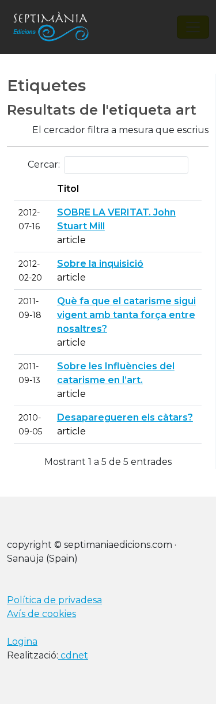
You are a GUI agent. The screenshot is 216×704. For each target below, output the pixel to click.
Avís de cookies (41, 613)
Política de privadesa (54, 600)
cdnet (73, 655)
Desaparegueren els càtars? (125, 417)
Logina (22, 641)
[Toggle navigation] (193, 27)
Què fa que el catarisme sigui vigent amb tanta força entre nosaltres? (126, 315)
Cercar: (44, 164)
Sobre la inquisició (100, 263)
